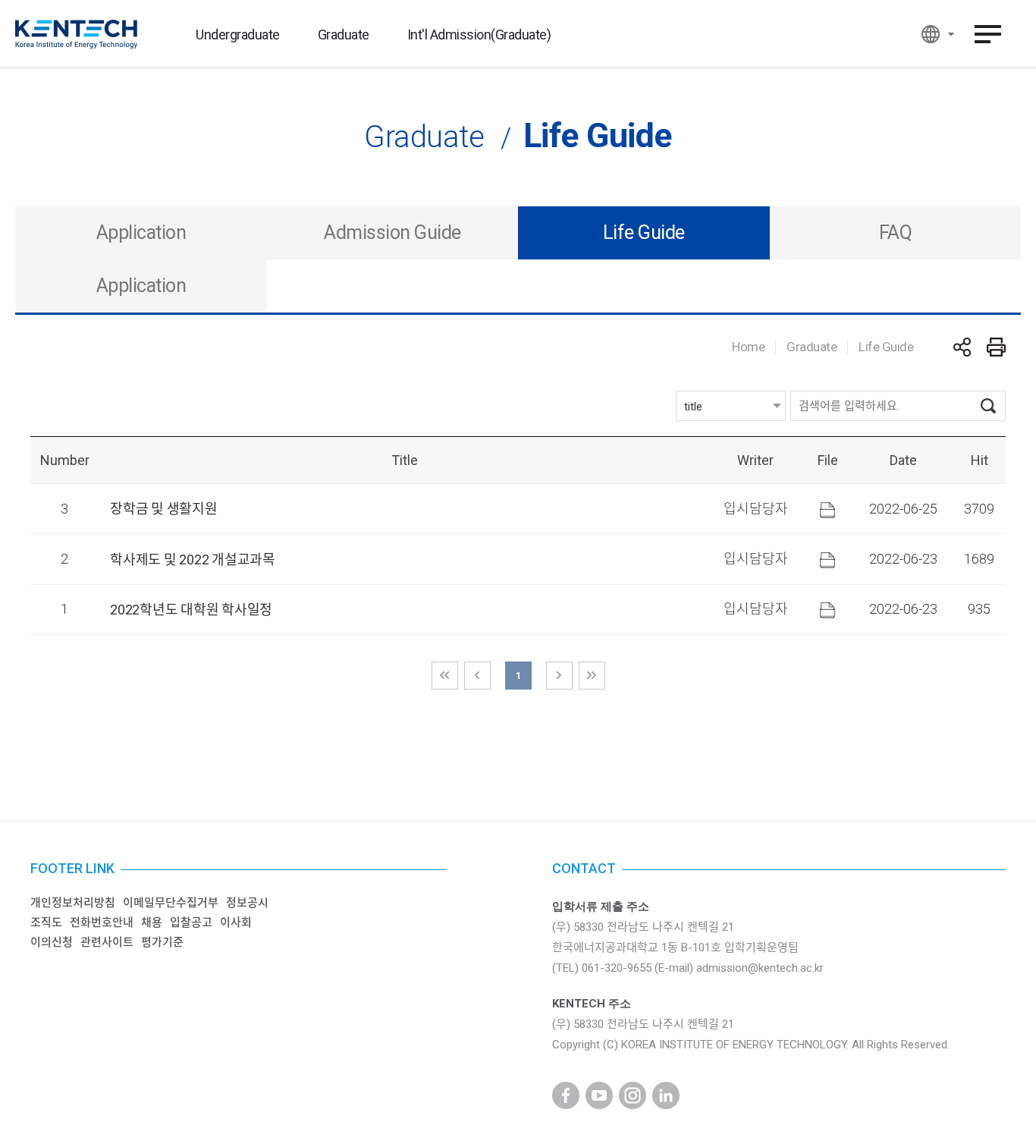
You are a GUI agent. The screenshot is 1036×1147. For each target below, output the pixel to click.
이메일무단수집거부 (170, 903)
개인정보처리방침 (72, 903)
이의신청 (51, 942)
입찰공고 (191, 922)
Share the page (962, 347)
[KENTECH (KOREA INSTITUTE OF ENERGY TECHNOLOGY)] (76, 34)
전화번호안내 (101, 922)
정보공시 (247, 903)
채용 (151, 922)
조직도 (46, 922)
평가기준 (162, 942)
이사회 (236, 922)
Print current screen (996, 347)
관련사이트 (106, 942)
